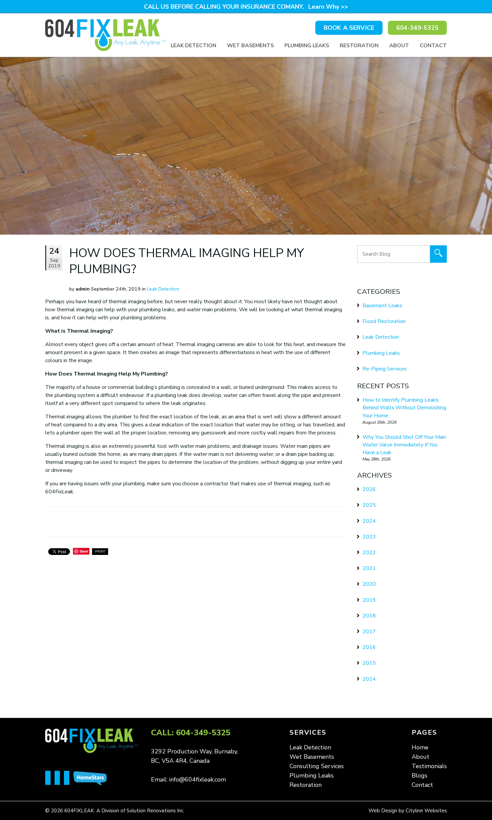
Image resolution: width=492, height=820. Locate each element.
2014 (369, 679)
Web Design (382, 810)
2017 (369, 631)
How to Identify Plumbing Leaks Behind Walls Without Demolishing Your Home (404, 407)
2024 (369, 521)
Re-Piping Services (384, 369)
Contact (433, 45)
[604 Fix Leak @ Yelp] (59, 778)
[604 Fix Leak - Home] (105, 35)
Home (420, 747)
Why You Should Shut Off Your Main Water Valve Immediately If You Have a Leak (404, 444)
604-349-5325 (417, 28)
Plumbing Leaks (306, 45)
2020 (369, 584)
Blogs (419, 775)
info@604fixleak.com (197, 779)
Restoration (359, 45)
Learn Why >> (328, 7)
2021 (369, 568)
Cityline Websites (426, 810)
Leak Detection (193, 45)
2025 (369, 505)
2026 (369, 489)
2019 (369, 600)
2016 (369, 647)
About (399, 45)
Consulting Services (317, 766)
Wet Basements (250, 45)
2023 (369, 537)
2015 (369, 663)
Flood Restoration (384, 321)
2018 (369, 616)
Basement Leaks (382, 305)
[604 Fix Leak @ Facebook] (50, 778)
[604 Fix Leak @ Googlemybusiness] (68, 778)
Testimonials (429, 766)
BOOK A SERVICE (349, 28)
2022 (369, 552)
